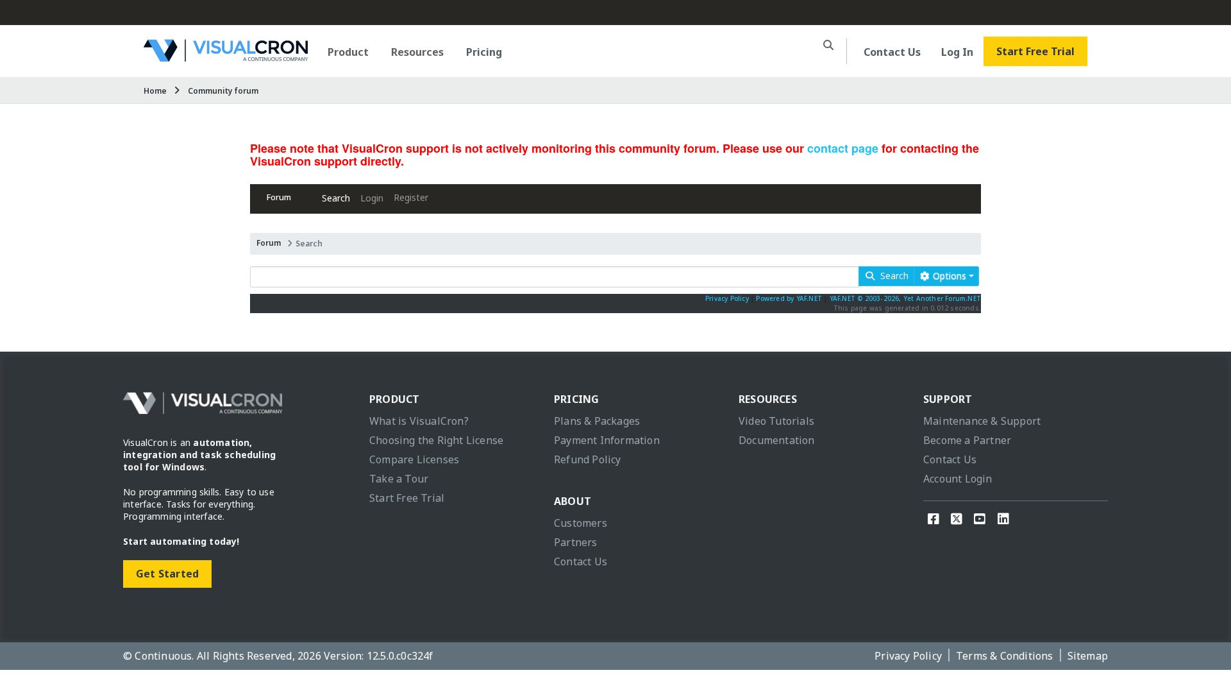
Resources (417, 52)
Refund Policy (587, 459)
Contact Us (892, 52)
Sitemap (1088, 656)
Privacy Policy (727, 298)
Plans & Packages (597, 421)
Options (948, 276)
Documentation (777, 440)
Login (371, 198)
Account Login (957, 479)
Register (411, 197)
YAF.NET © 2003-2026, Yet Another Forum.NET (905, 298)
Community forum (223, 90)
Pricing (484, 52)
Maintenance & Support (982, 421)
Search (336, 198)
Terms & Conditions (1004, 656)
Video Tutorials (776, 421)
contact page (842, 148)
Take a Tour (398, 479)
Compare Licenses (414, 459)
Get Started (167, 574)
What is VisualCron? (419, 421)
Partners (576, 542)
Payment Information (607, 440)
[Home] (226, 57)
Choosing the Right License (436, 440)
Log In (957, 52)
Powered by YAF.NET (789, 298)
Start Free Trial (1035, 51)
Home (155, 90)
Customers (580, 523)
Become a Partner (967, 440)
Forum (279, 197)
